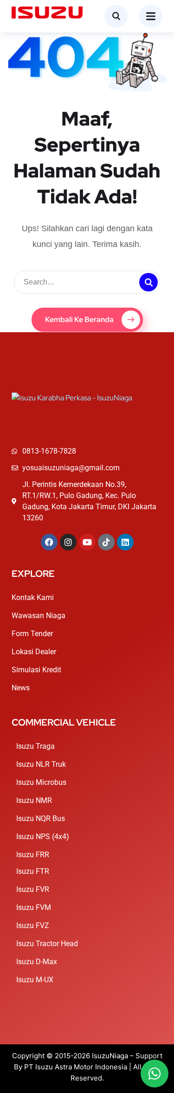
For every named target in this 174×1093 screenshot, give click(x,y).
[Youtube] (87, 542)
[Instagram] (68, 542)
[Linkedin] (125, 542)
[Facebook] (49, 542)
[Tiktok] (106, 542)
